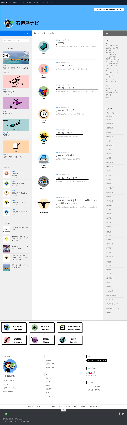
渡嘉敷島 (110, 145)
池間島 (109, 239)
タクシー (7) (109, 75)
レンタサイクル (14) (112, 70)
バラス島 (110, 299)
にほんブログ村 (91, 375)
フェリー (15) (110, 86)
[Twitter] (28, 33)
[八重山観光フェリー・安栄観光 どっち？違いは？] (6, 249)
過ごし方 (46, 2)
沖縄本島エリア (8, 92)
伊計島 (109, 214)
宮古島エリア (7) (111, 54)
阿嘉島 (109, 132)
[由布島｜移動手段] (43, 160)
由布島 (58, 40)
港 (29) (107, 97)
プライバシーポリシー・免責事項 (76, 407)
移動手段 (37, 2)
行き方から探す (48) (112, 48)
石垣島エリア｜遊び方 (18, 202)
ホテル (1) (108, 68)
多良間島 (110, 257)
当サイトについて (9, 381)
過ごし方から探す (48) (112, 61)
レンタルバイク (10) (112, 72)
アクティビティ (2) (111, 66)
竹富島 (109, 265)
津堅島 (109, 179)
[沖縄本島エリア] (16, 81)
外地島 (109, 141)
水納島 (109, 154)
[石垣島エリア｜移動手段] (6, 212)
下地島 (109, 248)
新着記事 (4, 2)
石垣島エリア (7, 135)
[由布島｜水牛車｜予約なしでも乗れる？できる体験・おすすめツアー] (43, 205)
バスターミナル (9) (111, 99)
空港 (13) (108, 95)
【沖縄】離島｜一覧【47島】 (13, 157)
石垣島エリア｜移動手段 (19, 212)
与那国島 (110, 291)
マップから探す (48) (112, 63)
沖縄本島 (110, 116)
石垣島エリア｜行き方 (18, 183)
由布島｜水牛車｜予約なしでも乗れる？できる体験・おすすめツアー (20, 257)
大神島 (109, 252)
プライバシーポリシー (11, 388)
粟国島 (109, 149)
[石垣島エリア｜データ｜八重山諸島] (6, 174)
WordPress (13, 421)
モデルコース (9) (111, 81)
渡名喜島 (110, 124)
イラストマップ (51, 396)
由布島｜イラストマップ (69, 178)
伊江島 (109, 158)
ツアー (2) (108, 84)
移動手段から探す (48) (112, 59)
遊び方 (29, 2)
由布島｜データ (65, 65)
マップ (53, 2)
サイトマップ (8, 384)
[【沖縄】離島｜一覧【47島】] (16, 146)
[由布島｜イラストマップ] (43, 183)
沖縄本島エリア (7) (111, 52)
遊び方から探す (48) (112, 46)
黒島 (108, 282)
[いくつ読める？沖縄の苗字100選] (6, 230)
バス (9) (108, 77)
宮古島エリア (7, 113)
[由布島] (43, 48)
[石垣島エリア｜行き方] (6, 184)
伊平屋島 (110, 166)
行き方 (22, 2)
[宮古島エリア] (16, 103)
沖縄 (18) (108, 43)
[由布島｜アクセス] (43, 93)
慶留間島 (110, 136)
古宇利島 (110, 188)
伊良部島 (110, 244)
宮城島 (109, 209)
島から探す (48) (110, 50)
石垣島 (13, 171)
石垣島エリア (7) (111, 57)
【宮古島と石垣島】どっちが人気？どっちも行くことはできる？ (20, 239)
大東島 (109, 184)
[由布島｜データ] (43, 70)
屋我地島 (110, 192)
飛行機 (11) (109, 88)
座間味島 (110, 128)
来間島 (109, 235)
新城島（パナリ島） (113, 304)
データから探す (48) (112, 93)
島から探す (13, 2)
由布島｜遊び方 (65, 133)
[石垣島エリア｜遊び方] (6, 203)
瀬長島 (109, 227)
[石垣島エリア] (16, 125)
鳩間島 (109, 287)
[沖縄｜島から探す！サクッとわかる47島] (16, 57)
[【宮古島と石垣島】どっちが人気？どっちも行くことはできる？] (6, 239)
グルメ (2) (108, 101)
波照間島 (110, 278)
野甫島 (109, 171)
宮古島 (109, 232)
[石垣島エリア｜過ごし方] (6, 193)
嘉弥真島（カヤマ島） (114, 308)
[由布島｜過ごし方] (43, 115)
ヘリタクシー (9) (111, 90)
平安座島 (110, 201)
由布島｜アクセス (66, 88)
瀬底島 (109, 196)
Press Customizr (26, 421)
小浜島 (109, 274)
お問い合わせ (8, 391)
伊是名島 (110, 162)
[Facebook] (25, 33)
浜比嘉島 (110, 205)
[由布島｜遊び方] (43, 138)
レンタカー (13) (110, 79)
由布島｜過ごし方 (66, 110)
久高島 (109, 175)
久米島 (109, 119)
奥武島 (109, 222)
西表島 (109, 269)
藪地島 (109, 218)
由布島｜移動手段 (66, 155)
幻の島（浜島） (112, 295)
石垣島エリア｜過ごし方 (19, 193)
